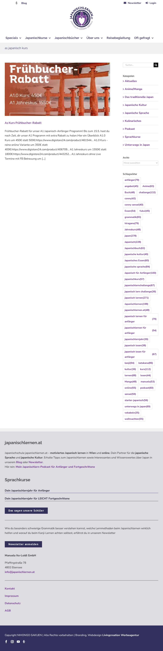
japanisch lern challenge (140, 291)
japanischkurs (134, 279)
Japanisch (133, 242)
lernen (130, 375)
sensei (130, 394)
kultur (130, 369)
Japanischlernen (136, 304)
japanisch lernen (137, 297)
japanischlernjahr (136, 339)
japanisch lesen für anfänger (140, 354)
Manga (131, 381)
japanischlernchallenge (140, 285)
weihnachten (134, 419)
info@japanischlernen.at (20, 572)
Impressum (12, 596)
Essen (130, 210)
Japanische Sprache (137, 113)
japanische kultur (136, 254)
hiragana (132, 223)
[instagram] (12, 641)
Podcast (130, 129)
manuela (148, 381)
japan (131, 235)
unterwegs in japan (137, 406)
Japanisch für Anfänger (140, 272)
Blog (24, 3)
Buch (130, 192)
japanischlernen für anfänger (140, 330)
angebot (131, 186)
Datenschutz (13, 603)
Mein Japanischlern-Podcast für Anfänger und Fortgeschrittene (55, 467)
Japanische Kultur (136, 105)
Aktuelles (131, 81)
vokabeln (132, 412)
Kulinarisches (133, 121)
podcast (146, 387)
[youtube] (18, 641)
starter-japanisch (136, 400)
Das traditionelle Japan (139, 97)
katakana (145, 363)
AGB (8, 610)
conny (130, 198)
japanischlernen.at (137, 310)
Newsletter (36, 462)
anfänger (132, 180)
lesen (145, 375)
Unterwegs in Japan (137, 145)
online (130, 387)
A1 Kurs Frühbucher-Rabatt (23, 122)
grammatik (133, 217)
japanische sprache (137, 266)
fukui (145, 210)
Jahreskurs (133, 229)
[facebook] (6, 641)
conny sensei (134, 204)
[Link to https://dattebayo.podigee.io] (17, 3)
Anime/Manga (133, 89)
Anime (148, 186)
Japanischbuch (135, 248)
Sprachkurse (132, 137)
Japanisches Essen (137, 260)
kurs (145, 369)
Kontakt (10, 588)
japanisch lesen (135, 345)
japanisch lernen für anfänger (140, 319)
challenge (147, 192)
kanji (129, 363)
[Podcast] (24, 641)
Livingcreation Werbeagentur (120, 635)
